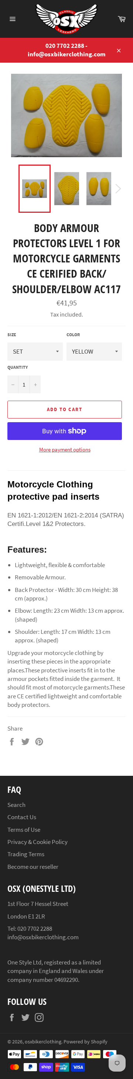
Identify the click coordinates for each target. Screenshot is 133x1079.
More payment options (65, 449)
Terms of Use (23, 829)
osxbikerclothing (43, 1042)
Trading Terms (25, 854)
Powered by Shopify (86, 1042)
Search (16, 805)
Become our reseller (32, 867)
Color (73, 334)
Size (11, 334)
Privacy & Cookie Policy (37, 842)
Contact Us (21, 817)
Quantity (17, 367)
